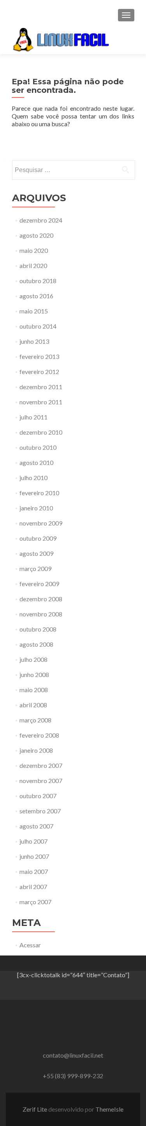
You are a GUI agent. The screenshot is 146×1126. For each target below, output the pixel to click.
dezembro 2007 (40, 765)
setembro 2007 (40, 810)
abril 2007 (33, 886)
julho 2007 (33, 841)
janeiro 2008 (36, 750)
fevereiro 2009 (39, 583)
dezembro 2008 (40, 598)
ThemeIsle (109, 1109)
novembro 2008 (40, 614)
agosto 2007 (36, 826)
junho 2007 (34, 856)
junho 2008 (34, 674)
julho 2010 (33, 477)
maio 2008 (33, 689)
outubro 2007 (37, 795)
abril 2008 (33, 704)
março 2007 (35, 901)
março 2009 (35, 568)
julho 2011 (33, 417)
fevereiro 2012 (39, 371)
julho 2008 (33, 659)
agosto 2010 (36, 462)
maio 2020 (33, 250)
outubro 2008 (37, 629)
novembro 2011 (40, 401)
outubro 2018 (37, 280)
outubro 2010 (37, 447)
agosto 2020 (36, 235)
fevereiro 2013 (39, 356)
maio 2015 (33, 311)
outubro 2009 (37, 538)
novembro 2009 (40, 523)
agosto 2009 (36, 553)
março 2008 (35, 720)
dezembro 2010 (40, 432)
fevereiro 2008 (39, 735)
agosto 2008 (36, 644)
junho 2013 (34, 341)
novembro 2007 (40, 780)
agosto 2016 (36, 295)
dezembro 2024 (40, 220)
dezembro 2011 (40, 386)
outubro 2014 (37, 326)
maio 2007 (33, 871)
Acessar (30, 944)
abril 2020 (33, 265)
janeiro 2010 (36, 508)
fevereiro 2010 (39, 492)
